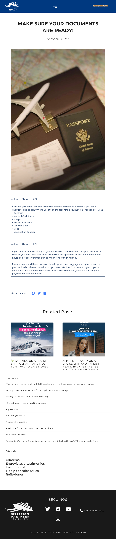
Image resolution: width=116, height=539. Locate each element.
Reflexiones (15, 474)
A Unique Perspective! (17, 422)
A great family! (13, 409)
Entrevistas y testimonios (25, 463)
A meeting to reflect (16, 415)
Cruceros (12, 460)
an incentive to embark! (17, 434)
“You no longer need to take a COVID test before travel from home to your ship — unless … (51, 384)
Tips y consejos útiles (22, 471)
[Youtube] (68, 509)
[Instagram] (58, 519)
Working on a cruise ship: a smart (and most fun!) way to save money (29, 363)
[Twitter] (47, 509)
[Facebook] (58, 509)
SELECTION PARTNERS (54, 532)
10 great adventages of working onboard (26, 403)
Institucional (15, 467)
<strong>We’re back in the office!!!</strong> (28, 396)
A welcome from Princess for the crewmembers (29, 428)
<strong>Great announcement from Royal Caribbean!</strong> (37, 390)
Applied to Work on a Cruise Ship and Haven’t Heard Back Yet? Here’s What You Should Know (81, 365)
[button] (33, 293)
